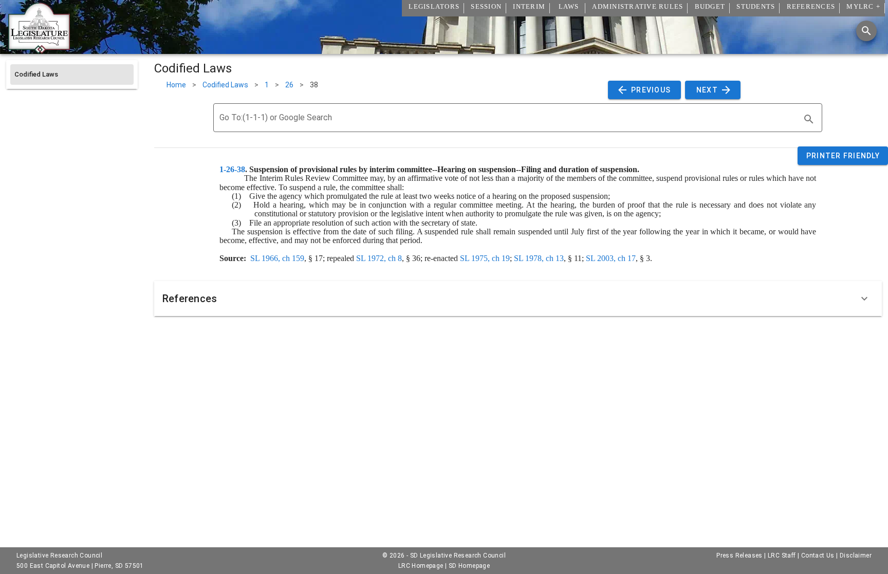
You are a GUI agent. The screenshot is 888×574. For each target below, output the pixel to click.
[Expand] (864, 298)
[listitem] (72, 74)
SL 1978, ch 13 (539, 258)
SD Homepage (469, 565)
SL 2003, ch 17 (611, 258)
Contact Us (818, 555)
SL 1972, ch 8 (379, 258)
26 (289, 85)
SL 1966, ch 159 (277, 258)
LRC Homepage (420, 565)
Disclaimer (856, 555)
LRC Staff (782, 555)
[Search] (866, 31)
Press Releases (739, 555)
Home (176, 85)
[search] (809, 119)
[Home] (39, 50)
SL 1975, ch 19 (485, 258)
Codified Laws (225, 85)
